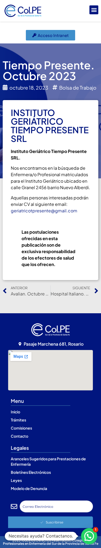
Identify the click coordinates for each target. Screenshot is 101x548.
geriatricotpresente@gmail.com (44, 210)
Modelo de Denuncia (29, 488)
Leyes (16, 480)
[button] (93, 9)
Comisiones (21, 428)
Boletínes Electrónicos (31, 472)
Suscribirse (54, 522)
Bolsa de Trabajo (77, 87)
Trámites (18, 419)
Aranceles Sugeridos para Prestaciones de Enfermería (48, 461)
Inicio (15, 411)
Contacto (19, 436)
